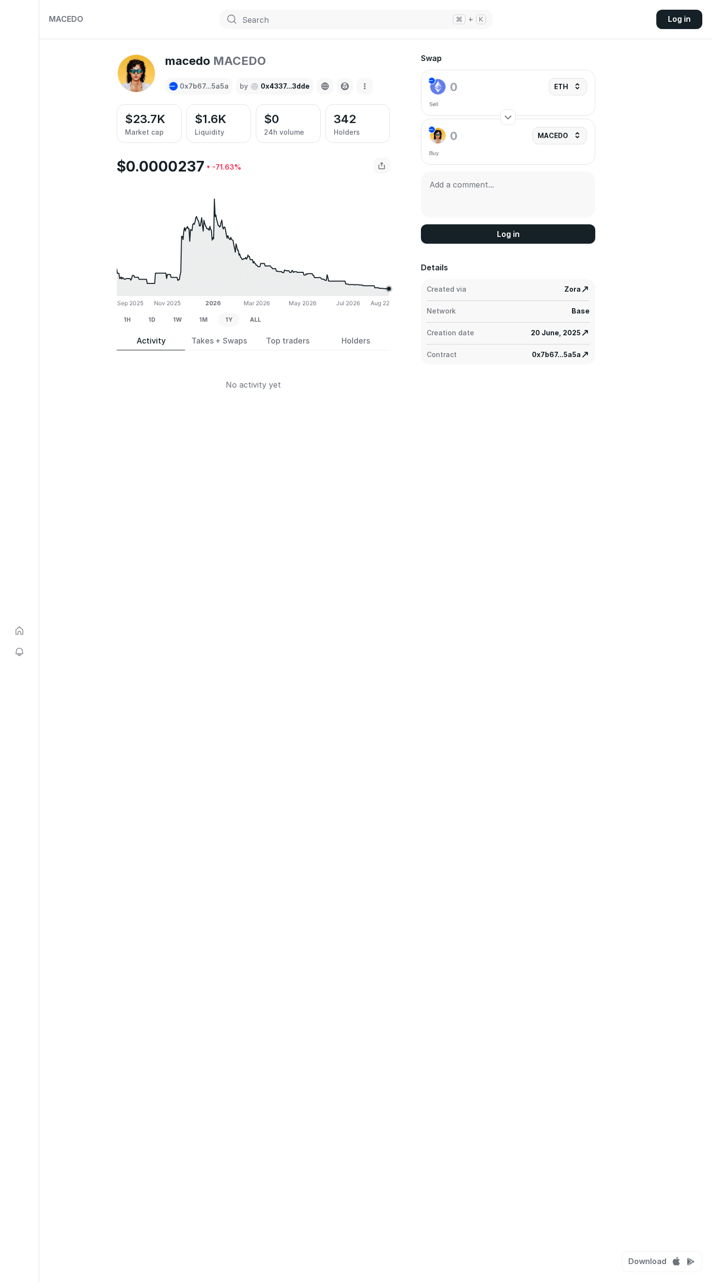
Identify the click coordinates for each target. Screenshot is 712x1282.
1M (203, 319)
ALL (255, 319)
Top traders (288, 340)
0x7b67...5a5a (556, 354)
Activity (151, 340)
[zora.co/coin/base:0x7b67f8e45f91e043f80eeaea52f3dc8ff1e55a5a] (325, 86)
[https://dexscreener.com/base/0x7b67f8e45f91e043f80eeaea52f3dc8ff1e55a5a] (345, 86)
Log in (679, 19)
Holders (355, 340)
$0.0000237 (160, 166)
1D (151, 319)
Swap (431, 58)
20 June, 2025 (556, 332)
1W (177, 319)
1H (127, 319)
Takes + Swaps (219, 340)
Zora (572, 289)
